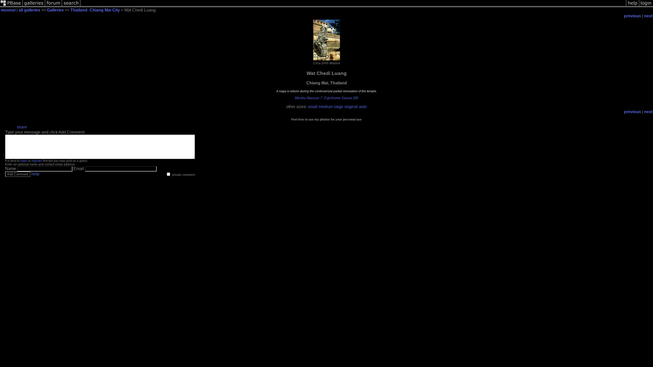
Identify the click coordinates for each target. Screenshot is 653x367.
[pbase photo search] (71, 6)
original (351, 106)
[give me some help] (632, 6)
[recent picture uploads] (34, 6)
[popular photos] (353, 6)
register (37, 161)
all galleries (29, 10)
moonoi (8, 10)
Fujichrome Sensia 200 (341, 98)
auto (363, 106)
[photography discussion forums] (53, 6)
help (35, 174)
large (338, 106)
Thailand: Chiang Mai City (95, 10)
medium (326, 106)
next (648, 16)
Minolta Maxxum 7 (308, 98)
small (313, 106)
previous (632, 16)
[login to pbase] (646, 6)
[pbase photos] (11, 6)
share (22, 127)
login (23, 161)
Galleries (55, 10)
